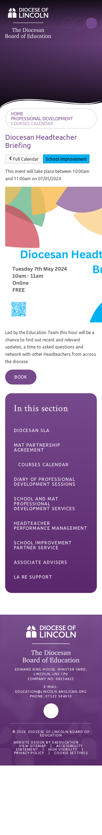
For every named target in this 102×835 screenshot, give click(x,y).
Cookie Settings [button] (71, 753)
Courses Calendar (32, 123)
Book (20, 376)
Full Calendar (26, 159)
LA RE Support (33, 576)
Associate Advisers (41, 562)
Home (17, 113)
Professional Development (42, 118)
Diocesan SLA (32, 430)
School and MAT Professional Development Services (44, 503)
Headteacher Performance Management (51, 526)
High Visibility (63, 749)
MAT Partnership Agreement (37, 447)
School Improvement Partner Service (43, 545)
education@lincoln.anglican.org (51, 691)
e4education (65, 742)
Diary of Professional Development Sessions (45, 482)
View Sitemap (32, 746)
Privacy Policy (29, 753)
